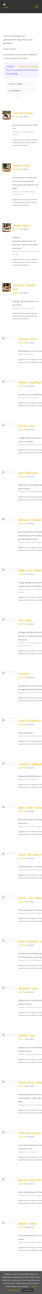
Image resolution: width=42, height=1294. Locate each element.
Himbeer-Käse (26, 1035)
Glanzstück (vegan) (29, 1133)
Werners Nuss (26, 426)
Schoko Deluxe (21, 225)
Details (11, 347)
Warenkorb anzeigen (28, 66)
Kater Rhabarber (28, 473)
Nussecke (23, 673)
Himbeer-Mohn (27, 1223)
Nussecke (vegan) (22, 113)
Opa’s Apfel (24, 620)
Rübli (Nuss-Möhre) (30, 570)
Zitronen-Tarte (27, 339)
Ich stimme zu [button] (27, 1290)
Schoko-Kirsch (21, 165)
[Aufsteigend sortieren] (33, 83)
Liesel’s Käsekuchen (29, 720)
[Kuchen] (6, 167)
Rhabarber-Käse (28, 988)
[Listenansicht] (23, 96)
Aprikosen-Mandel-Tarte (24, 287)
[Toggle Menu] (36, 7)
